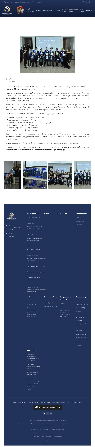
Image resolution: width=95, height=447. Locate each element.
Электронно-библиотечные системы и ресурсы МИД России (33, 358)
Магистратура (80, 217)
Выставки (79, 330)
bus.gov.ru (47, 440)
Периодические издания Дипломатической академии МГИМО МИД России (33, 382)
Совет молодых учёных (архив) (48, 302)
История (30, 234)
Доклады (62, 303)
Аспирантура (80, 221)
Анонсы (78, 301)
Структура (30, 223)
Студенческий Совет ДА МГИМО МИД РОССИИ (34, 228)
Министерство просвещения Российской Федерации (47, 436)
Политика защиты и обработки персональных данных (35, 280)
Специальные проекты (73, 10)
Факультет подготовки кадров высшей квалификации (81, 324)
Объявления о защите (50, 306)
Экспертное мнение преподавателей (82, 316)
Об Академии (31, 10)
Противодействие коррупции (36, 266)
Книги (29, 390)
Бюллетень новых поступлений (32, 373)
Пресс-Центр (82, 10)
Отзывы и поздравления (34, 249)
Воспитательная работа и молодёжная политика (82, 340)
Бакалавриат (31, 301)
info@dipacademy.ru (23, 2)
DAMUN (78, 345)
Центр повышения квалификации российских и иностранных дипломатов (33, 312)
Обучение (57, 10)
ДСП (61, 307)
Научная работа (64, 10)
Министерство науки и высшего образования (48, 433)
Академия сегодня (32, 255)
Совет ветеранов (81, 334)
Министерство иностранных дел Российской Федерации (47, 429)
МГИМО (39, 10)
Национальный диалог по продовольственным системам (66, 313)
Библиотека (89, 10)
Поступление (47, 10)
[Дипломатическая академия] (7, 10)
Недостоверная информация (36, 272)
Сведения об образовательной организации (36, 260)
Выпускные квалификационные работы (33, 366)
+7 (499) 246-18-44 (38, 2)
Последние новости (82, 304)
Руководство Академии (34, 217)
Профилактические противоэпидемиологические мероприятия (36, 290)
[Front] (11, 215)
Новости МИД (80, 308)
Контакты (9, 2)
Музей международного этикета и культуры (34, 239)
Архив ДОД (79, 225)
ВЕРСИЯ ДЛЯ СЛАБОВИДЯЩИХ (49, 407)
